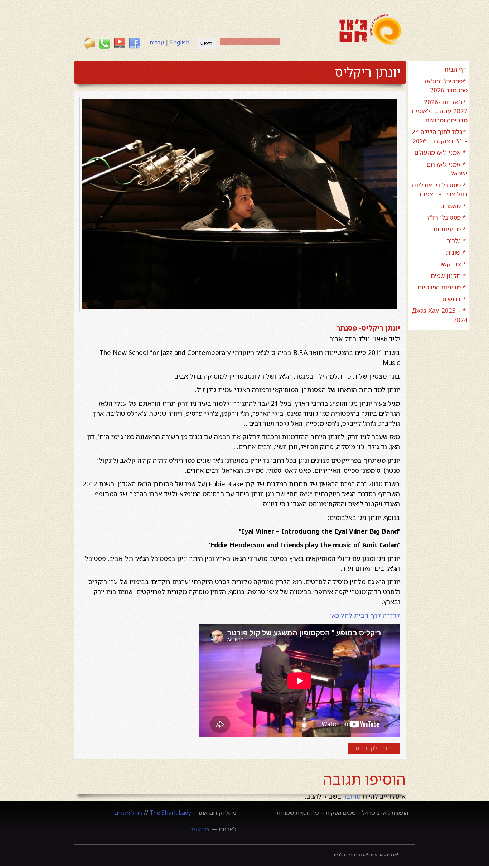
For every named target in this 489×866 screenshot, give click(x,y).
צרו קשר (200, 829)
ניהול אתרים (128, 813)
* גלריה (456, 240)
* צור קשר (452, 264)
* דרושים (454, 299)
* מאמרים (453, 206)
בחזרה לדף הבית (374, 748)
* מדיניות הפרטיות (442, 287)
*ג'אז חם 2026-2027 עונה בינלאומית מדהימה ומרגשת (440, 111)
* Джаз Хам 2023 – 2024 (440, 315)
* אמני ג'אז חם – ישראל (444, 169)
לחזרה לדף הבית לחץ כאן (365, 615)
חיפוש (206, 43)
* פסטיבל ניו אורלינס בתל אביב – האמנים (440, 189)
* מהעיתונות (450, 229)
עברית (156, 42)
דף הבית (455, 69)
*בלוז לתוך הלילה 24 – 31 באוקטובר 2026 (440, 136)
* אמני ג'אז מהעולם (440, 152)
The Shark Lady (170, 813)
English (179, 42)
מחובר (352, 796)
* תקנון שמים (448, 275)
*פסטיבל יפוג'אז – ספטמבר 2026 (444, 86)
